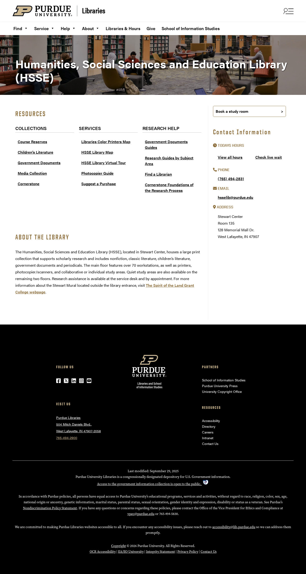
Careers (207, 432)
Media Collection (32, 173)
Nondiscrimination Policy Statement (50, 508)
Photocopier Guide (97, 173)
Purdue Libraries (68, 417)
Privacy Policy (187, 551)
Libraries (93, 10)
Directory (208, 426)
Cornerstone (28, 183)
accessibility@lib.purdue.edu (233, 527)
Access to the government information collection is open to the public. (149, 484)
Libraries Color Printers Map (105, 141)
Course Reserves (32, 141)
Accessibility (211, 420)
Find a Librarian (158, 174)
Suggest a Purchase (98, 183)
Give (151, 28)
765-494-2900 (66, 437)
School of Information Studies (191, 28)
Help (65, 28)
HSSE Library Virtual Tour (103, 162)
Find (17, 28)
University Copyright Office (222, 391)
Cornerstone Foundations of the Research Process (169, 187)
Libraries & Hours (123, 28)
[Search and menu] (288, 11)
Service (41, 28)
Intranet (207, 437)
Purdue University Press (220, 385)
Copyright (118, 546)
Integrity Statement (160, 551)
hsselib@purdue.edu (235, 197)
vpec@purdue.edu (140, 514)
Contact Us (210, 443)
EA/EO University (131, 551)
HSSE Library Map (97, 152)
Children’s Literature (35, 152)
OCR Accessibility (103, 551)
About (88, 28)
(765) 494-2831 (231, 178)
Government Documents (39, 162)
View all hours (230, 157)
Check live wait (268, 157)
